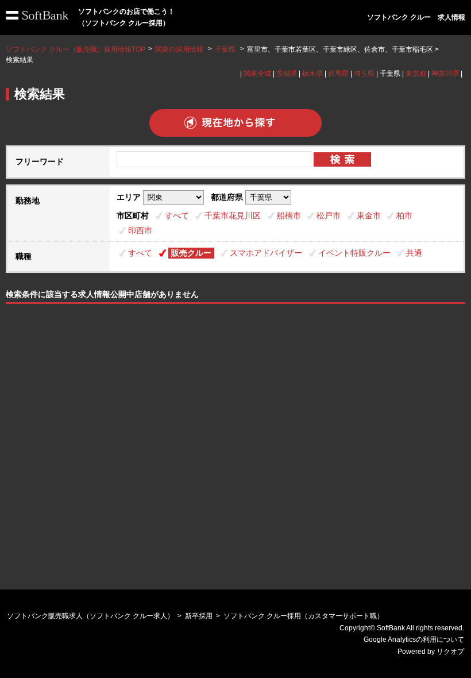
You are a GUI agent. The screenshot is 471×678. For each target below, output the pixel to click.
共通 (414, 252)
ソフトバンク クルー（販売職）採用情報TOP (75, 49)
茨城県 (286, 74)
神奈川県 (445, 74)
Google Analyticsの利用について (414, 639)
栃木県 (312, 74)
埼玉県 (364, 74)
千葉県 (225, 49)
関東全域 (257, 74)
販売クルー (191, 252)
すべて (177, 215)
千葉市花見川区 (232, 215)
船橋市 (289, 215)
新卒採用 (199, 616)
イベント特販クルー (354, 252)
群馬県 (338, 74)
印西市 (140, 230)
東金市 (369, 215)
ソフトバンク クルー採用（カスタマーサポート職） (303, 616)
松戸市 (328, 215)
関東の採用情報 (180, 49)
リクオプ (450, 652)
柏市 (404, 215)
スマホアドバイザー (266, 252)
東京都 (416, 74)
